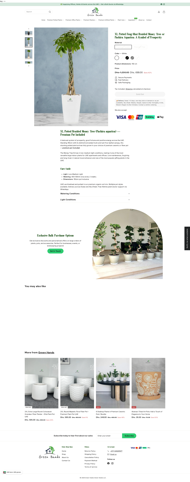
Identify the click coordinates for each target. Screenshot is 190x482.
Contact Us (66, 460)
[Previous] (29, 29)
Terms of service (91, 467)
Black (127, 58)
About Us (65, 457)
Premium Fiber (139, 47)
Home (64, 451)
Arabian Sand (138, 58)
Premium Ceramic (123, 47)
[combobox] (39, 12)
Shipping (129, 89)
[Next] (29, 65)
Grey (132, 58)
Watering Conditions (69, 193)
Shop (64, 454)
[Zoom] (71, 77)
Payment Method (91, 460)
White (117, 58)
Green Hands (46, 352)
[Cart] (163, 12)
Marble (122, 58)
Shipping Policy (90, 454)
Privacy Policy (90, 464)
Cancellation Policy (92, 457)
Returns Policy (90, 451)
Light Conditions (68, 200)
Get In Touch (55, 251)
